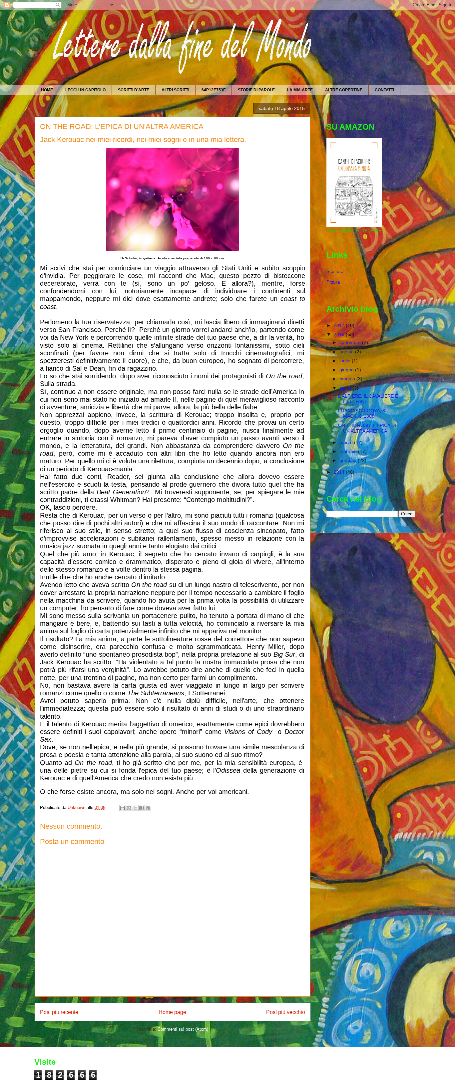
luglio (345, 360)
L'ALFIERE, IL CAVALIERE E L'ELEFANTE (368, 398)
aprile (345, 388)
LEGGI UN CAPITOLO (85, 90)
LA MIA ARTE (300, 90)
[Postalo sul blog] (129, 808)
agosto (347, 351)
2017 (340, 325)
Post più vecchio (285, 1012)
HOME (47, 90)
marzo (346, 442)
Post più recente (59, 1012)
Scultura (335, 271)
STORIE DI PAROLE (256, 90)
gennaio (348, 460)
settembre (350, 342)
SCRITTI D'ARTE (133, 90)
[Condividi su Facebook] (141, 808)
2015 (340, 334)
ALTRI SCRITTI (175, 90)
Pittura (333, 282)
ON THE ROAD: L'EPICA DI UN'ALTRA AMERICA (367, 428)
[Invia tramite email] (122, 808)
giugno (347, 369)
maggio (347, 378)
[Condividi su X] (135, 808)
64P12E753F (214, 90)
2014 (340, 472)
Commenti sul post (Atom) (183, 1029)
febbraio (348, 451)
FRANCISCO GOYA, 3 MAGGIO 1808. (361, 413)
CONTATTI (384, 90)
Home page (172, 1012)
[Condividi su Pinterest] (148, 808)
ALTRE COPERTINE (343, 90)
